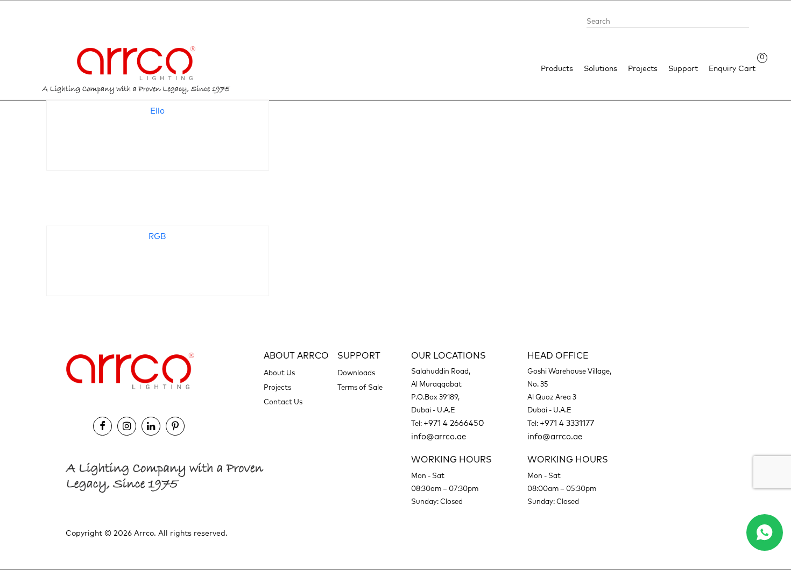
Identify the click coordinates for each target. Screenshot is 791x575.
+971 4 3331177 (567, 423)
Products (557, 69)
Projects (643, 69)
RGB (157, 237)
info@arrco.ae (438, 437)
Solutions (600, 69)
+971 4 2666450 (453, 423)
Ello (157, 111)
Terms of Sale (360, 387)
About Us (279, 373)
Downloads (356, 373)
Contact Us (283, 402)
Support (683, 69)
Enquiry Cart (732, 68)
